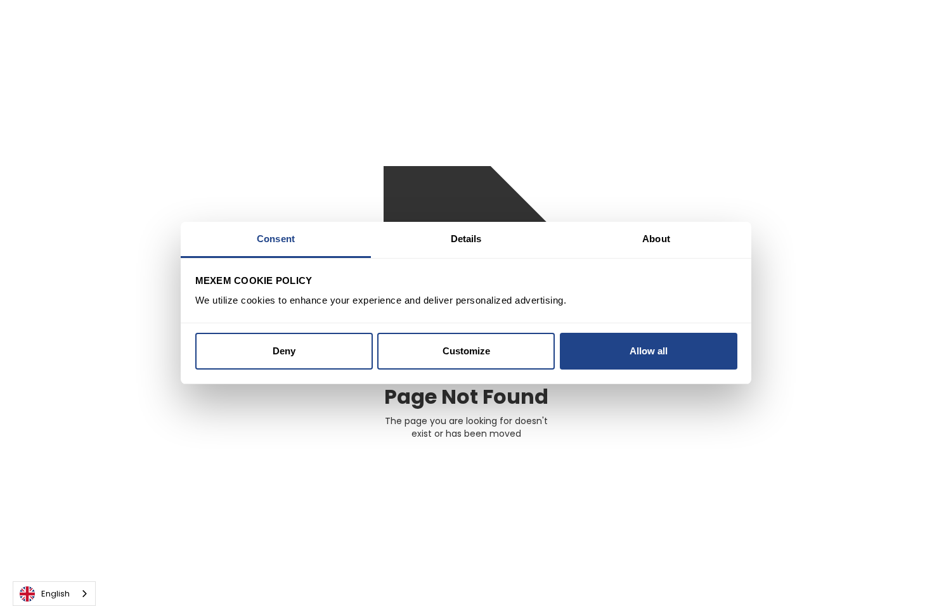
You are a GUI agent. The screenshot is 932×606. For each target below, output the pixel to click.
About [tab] (656, 238)
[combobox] (54, 593)
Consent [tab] (276, 238)
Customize (466, 350)
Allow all (649, 350)
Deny (284, 350)
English (55, 594)
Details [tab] (466, 238)
